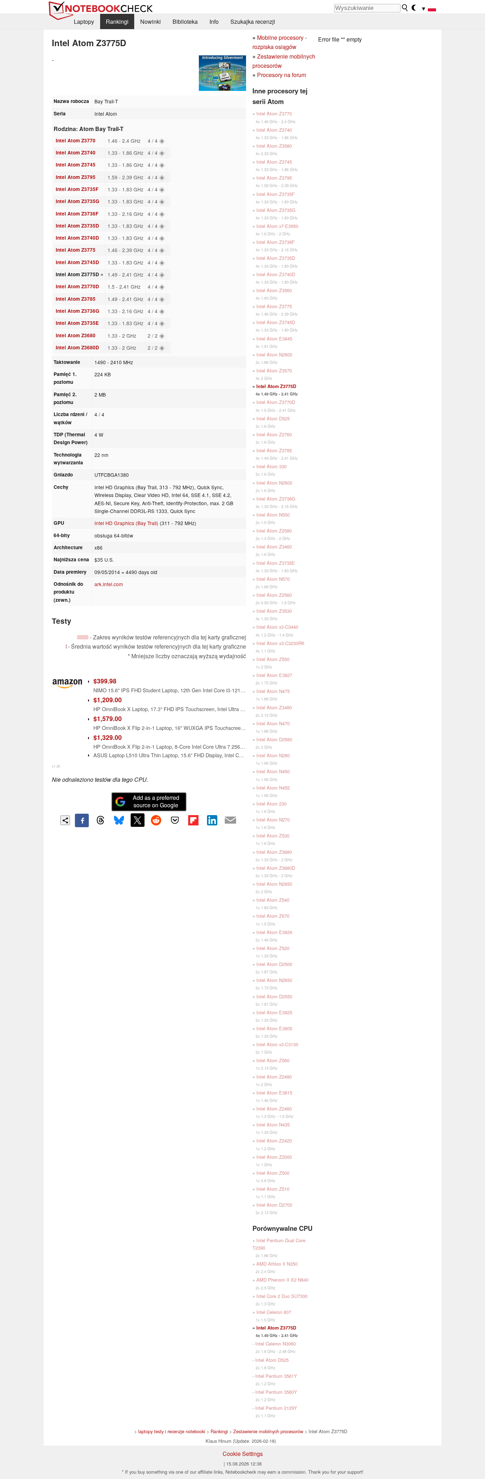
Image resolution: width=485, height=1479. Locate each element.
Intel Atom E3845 (274, 338)
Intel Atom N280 (273, 755)
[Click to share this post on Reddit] (156, 820)
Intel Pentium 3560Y (276, 1391)
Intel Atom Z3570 (274, 370)
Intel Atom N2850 (274, 883)
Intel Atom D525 (273, 418)
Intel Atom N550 (273, 514)
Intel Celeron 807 (273, 1312)
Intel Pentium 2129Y (276, 1407)
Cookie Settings (243, 1454)
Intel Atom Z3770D (77, 286)
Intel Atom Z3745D (77, 262)
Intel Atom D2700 (274, 1204)
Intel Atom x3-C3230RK (280, 643)
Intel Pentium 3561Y (276, 1375)
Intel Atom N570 (273, 578)
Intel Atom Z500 (272, 1172)
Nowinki (150, 21)
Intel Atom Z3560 (274, 290)
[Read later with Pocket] (174, 820)
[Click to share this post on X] (137, 820)
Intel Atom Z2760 (274, 434)
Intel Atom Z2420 (274, 1140)
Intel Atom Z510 (272, 1188)
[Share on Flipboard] (193, 820)
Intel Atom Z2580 (274, 530)
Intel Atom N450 (273, 771)
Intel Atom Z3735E (77, 323)
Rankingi (117, 21)
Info (214, 21)
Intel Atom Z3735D (77, 225)
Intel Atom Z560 (272, 1060)
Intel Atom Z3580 (274, 145)
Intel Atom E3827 (274, 675)
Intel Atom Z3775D (276, 386)
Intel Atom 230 (271, 803)
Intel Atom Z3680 (76, 335)
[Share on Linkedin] (212, 820)
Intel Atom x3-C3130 (277, 1044)
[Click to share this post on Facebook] (81, 820)
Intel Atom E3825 (274, 1012)
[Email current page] (230, 820)
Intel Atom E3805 (274, 1028)
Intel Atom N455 (273, 787)
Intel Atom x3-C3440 (277, 626)
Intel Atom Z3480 (274, 707)
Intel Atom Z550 (272, 659)
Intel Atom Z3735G (77, 201)
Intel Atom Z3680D (77, 347)
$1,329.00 (107, 737)
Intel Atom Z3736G (77, 310)
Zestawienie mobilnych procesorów (268, 1431)
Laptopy (84, 21)
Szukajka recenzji (252, 21)
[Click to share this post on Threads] (100, 820)
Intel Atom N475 (273, 691)
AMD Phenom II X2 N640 (282, 1279)
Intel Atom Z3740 (76, 152)
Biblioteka (185, 21)
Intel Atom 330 (271, 466)
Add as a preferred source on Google (156, 801)
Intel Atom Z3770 (76, 140)
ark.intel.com (108, 584)
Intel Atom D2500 (274, 964)
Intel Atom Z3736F (77, 213)
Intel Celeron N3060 (275, 1343)
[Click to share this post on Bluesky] (119, 820)
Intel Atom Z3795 (76, 177)
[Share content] (65, 820)
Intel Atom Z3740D (77, 237)
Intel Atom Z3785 (76, 298)
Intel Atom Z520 (272, 948)
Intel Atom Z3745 (76, 164)
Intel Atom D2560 (274, 739)
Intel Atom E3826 (274, 932)
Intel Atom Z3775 (76, 249)
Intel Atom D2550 (274, 996)
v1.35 (56, 766)
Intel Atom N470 (273, 723)
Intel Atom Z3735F (77, 189)
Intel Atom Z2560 (274, 594)
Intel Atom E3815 (274, 1092)
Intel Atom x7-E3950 (277, 226)
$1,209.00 (107, 699)
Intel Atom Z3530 (274, 610)
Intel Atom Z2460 (274, 1108)
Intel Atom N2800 (274, 354)
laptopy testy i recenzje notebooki (171, 1431)
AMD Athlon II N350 (277, 1263)
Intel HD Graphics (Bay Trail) (126, 522)
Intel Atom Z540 (272, 899)
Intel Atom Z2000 (274, 1156)
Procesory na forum (281, 75)
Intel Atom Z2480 (274, 1076)
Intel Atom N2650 (274, 980)
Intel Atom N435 (273, 1124)
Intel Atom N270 (273, 819)
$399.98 (104, 680)
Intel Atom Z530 (272, 835)
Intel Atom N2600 (274, 482)
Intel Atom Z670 (272, 915)
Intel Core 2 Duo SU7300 (281, 1296)
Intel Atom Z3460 (274, 546)
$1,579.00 (107, 718)
